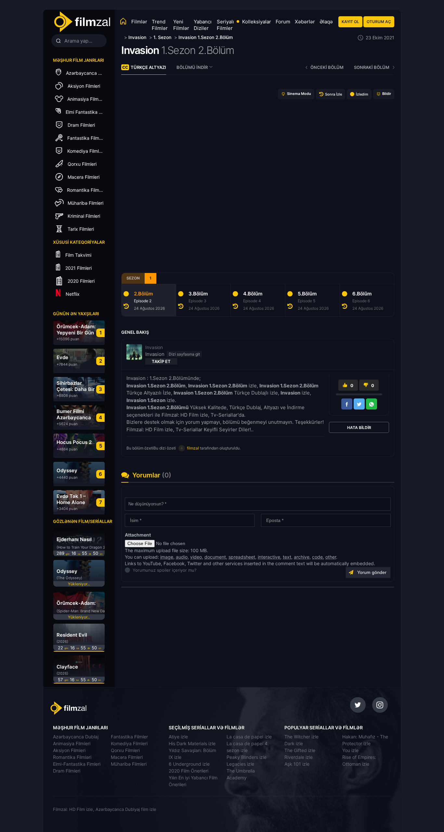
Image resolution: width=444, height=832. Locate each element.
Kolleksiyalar (256, 22)
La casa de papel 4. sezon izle (248, 747)
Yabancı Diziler (203, 25)
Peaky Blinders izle (247, 757)
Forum (283, 22)
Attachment (138, 535)
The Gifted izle (299, 750)
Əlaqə (326, 22)
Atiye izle (178, 736)
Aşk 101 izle (296, 764)
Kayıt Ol (350, 21)
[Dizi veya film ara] (58, 41)
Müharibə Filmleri (129, 764)
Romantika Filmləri (72, 757)
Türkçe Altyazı (148, 67)
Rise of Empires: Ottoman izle (359, 760)
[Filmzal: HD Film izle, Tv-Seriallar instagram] (380, 705)
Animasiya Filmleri (71, 743)
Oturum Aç (379, 21)
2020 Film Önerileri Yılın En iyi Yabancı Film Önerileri (193, 777)
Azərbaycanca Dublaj (75, 736)
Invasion (140, 50)
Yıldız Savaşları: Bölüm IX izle (192, 754)
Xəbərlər (305, 22)
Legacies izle (240, 764)
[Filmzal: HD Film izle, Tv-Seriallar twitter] (358, 705)
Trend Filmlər (160, 25)
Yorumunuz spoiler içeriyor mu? (134, 570)
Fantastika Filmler (129, 736)
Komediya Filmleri (129, 743)
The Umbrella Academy (241, 774)
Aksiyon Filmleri (69, 750)
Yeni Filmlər (181, 25)
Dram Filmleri (66, 771)
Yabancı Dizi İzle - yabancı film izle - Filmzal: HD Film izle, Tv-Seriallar (82, 22)
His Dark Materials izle (192, 743)
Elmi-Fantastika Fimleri (76, 764)
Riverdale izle (298, 757)
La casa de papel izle (249, 736)
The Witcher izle (301, 736)
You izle (350, 750)
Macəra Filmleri (127, 757)
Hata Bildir (359, 427)
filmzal (193, 448)
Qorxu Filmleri (125, 750)
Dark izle (293, 743)
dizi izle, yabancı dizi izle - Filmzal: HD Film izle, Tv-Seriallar (88, 708)
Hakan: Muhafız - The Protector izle (365, 740)
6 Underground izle (189, 764)
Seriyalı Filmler (225, 25)
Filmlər (139, 22)
